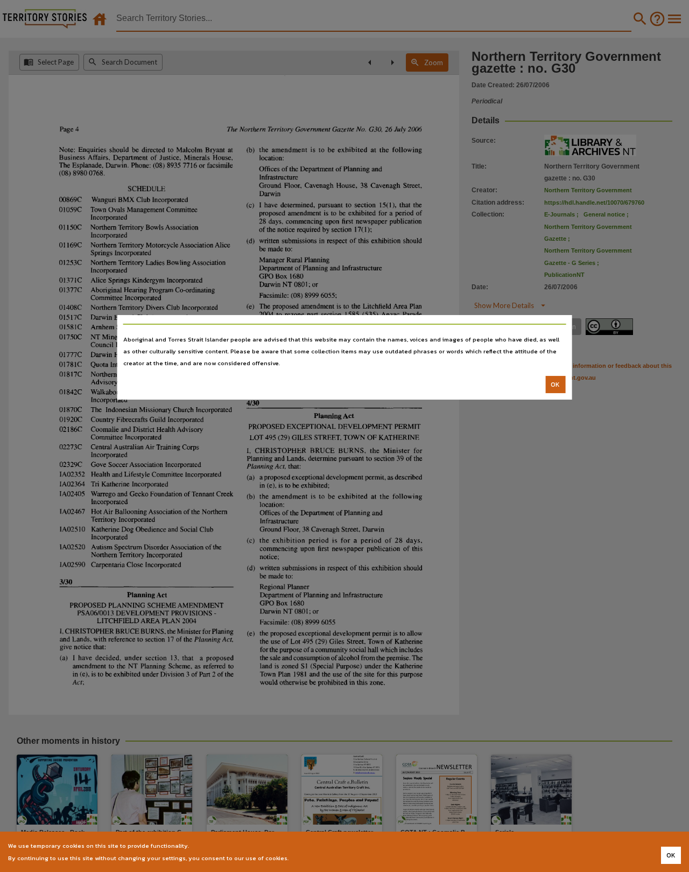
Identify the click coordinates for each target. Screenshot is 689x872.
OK (555, 384)
